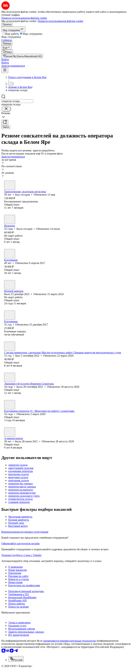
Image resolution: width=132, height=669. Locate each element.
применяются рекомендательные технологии (69, 640)
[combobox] (17, 101)
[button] (5, 59)
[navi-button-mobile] (4, 70)
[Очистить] (6, 109)
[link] (7, 51)
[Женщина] (9, 219)
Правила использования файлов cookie (60, 21)
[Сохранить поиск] (4, 122)
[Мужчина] (9, 185)
